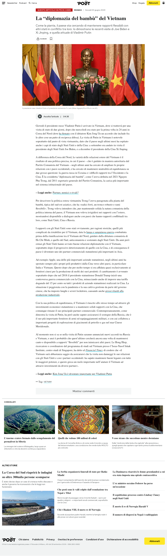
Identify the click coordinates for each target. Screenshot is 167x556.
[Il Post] (83, 3)
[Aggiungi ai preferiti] (51, 39)
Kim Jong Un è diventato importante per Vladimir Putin (82, 374)
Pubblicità (37, 539)
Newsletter (12, 3)
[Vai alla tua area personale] (163, 3)
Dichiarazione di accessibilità (122, 539)
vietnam (48, 382)
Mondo (78, 10)
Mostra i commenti (83, 391)
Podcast (23, 3)
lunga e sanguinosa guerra (100, 232)
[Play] (40, 116)
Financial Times (94, 350)
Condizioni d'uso (95, 539)
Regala (142, 3)
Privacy (50, 539)
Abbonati (153, 3)
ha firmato (64, 133)
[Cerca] (30, 3)
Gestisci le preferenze (70, 539)
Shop (134, 3)
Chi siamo (24, 539)
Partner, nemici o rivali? (66, 192)
